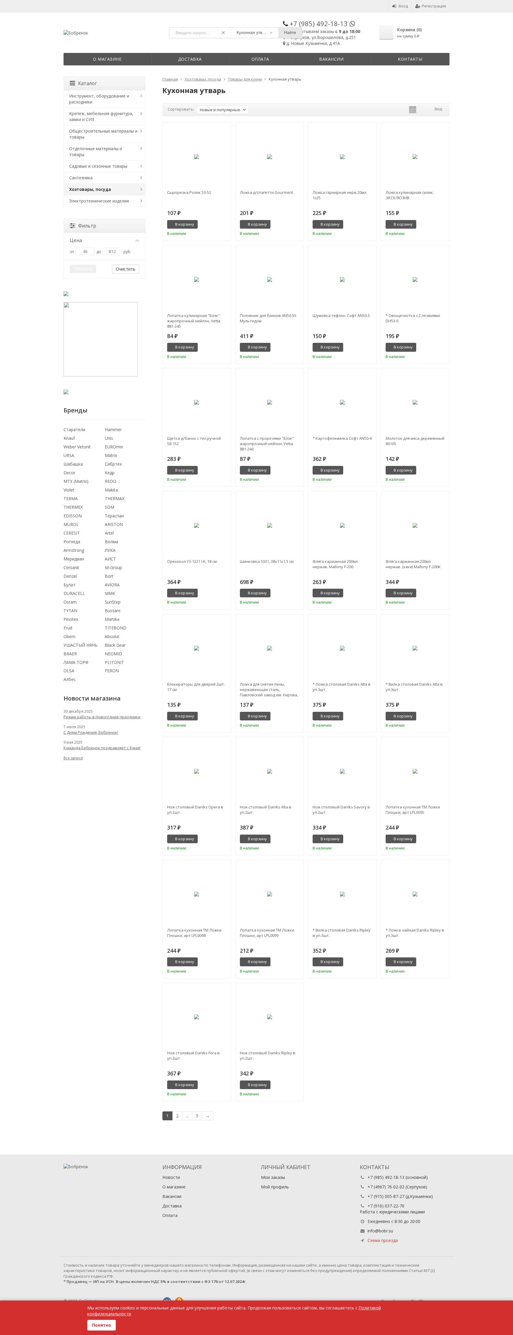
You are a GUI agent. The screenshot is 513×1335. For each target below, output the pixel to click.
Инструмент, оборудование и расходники (99, 99)
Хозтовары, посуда (90, 189)
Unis (109, 438)
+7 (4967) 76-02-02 (386, 1187)
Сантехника (81, 177)
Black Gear (115, 645)
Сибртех (113, 464)
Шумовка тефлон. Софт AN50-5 (341, 315)
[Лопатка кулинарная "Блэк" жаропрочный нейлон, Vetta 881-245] (196, 279)
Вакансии (331, 59)
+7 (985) (319, 23)
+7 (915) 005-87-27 (386, 1196)
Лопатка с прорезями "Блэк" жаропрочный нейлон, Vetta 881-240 (267, 444)
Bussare (113, 610)
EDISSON (73, 516)
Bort (109, 576)
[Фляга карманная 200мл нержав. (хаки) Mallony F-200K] (415, 525)
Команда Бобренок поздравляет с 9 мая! (102, 747)
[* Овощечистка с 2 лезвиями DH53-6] (415, 279)
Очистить (125, 269)
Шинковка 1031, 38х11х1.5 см (267, 561)
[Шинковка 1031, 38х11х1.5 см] (269, 525)
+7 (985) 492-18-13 (386, 1177)
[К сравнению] (215, 224)
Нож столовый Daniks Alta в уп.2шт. (265, 809)
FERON (112, 670)
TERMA (71, 498)
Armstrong (74, 550)
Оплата (260, 59)
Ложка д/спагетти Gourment (266, 192)
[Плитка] (412, 109)
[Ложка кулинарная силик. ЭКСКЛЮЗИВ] (415, 156)
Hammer (113, 429)
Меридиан (74, 559)
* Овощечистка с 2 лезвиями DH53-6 (413, 318)
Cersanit (71, 567)
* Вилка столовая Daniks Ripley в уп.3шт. (341, 932)
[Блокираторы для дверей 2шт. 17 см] (196, 648)
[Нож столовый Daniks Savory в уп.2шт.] (342, 771)
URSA (69, 455)
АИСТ (110, 559)
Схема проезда (383, 1240)
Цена (76, 240)
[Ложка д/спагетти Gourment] (269, 156)
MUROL (71, 524)
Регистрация (434, 6)
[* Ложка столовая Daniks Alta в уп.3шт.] (342, 648)
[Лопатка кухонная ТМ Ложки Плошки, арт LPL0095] (415, 771)
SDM (109, 507)
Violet (69, 490)
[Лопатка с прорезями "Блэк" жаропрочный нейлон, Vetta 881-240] (269, 402)
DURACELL (74, 593)
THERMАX (114, 498)
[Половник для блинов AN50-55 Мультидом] (269, 279)
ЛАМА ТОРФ (76, 662)
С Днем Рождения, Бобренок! (91, 732)
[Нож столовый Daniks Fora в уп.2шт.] (196, 1017)
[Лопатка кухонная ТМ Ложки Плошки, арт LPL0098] (196, 893)
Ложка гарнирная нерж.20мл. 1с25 (340, 195)
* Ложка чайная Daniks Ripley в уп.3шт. (415, 932)
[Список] (421, 109)
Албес (70, 679)
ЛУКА (110, 550)
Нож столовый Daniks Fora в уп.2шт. (193, 1055)
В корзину (184, 224)
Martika (112, 619)
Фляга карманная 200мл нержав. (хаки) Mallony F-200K (413, 564)
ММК (110, 593)
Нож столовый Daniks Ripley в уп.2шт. (267, 1055)
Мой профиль (275, 1187)
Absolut (112, 636)
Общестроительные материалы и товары (103, 134)
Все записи (73, 758)
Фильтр (87, 225)
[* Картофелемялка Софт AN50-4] (342, 402)
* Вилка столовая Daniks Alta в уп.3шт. (414, 686)
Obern (69, 636)
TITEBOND (115, 628)
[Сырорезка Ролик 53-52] (196, 156)
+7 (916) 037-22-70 (386, 1206)
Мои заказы (273, 1177)
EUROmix (114, 447)
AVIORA (112, 585)
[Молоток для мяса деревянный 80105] (415, 402)
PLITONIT (114, 662)
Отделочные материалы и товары (95, 151)
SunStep (113, 602)
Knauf (69, 438)
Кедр (110, 472)
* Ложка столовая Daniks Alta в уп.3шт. (341, 686)
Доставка (190, 59)
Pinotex (71, 619)
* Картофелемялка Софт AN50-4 (342, 438)
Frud (68, 628)
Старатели (74, 429)
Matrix (111, 455)
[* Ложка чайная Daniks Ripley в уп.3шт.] (415, 893)
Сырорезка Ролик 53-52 (189, 192)
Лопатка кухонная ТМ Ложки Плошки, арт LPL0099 (267, 932)
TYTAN (70, 610)
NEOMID (113, 653)
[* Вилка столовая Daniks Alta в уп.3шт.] (415, 648)
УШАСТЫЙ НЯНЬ (81, 645)
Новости (171, 1177)
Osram (70, 602)
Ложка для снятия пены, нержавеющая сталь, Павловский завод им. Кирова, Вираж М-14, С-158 (269, 689)
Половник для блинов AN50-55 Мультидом (268, 318)
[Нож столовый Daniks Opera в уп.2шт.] (196, 771)
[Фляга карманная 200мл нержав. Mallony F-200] (342, 525)
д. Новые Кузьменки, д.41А (313, 43)
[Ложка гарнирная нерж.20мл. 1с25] (342, 156)
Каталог (87, 83)
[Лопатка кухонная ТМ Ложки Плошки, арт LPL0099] (269, 893)
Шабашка (73, 464)
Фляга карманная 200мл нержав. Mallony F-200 (335, 564)
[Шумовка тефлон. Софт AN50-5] (342, 279)
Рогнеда (72, 541)
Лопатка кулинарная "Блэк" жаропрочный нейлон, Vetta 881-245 (193, 321)
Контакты (410, 59)
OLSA (69, 670)
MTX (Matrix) (76, 481)
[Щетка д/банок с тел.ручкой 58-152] (196, 402)
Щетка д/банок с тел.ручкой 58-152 (194, 441)
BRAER (70, 653)
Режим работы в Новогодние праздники (102, 717)
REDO (110, 481)
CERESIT (72, 533)
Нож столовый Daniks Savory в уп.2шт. (341, 809)
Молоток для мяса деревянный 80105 (415, 441)
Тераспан (114, 516)
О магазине (107, 59)
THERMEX (73, 507)
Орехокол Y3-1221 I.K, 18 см (192, 561)
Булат (69, 585)
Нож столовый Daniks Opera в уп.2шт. (195, 809)
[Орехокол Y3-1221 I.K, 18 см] (196, 525)
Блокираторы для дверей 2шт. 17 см (196, 686)
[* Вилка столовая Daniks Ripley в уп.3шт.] (342, 893)
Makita (111, 490)
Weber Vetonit (77, 447)
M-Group (113, 567)
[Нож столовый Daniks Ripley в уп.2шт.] (269, 1017)
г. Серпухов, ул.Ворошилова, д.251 (321, 37)
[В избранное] (224, 224)
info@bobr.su (380, 1231)
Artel (109, 533)
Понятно (101, 1325)
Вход (403, 6)
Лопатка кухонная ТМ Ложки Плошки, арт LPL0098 (194, 932)
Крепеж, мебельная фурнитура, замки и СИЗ (101, 116)
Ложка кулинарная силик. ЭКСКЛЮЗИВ (410, 195)
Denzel (70, 576)
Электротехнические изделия (99, 201)
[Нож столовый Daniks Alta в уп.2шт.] (269, 771)
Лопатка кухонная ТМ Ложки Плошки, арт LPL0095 (413, 809)
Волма (111, 541)
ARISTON (114, 524)
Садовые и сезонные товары (98, 166)
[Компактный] (431, 109)
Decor (69, 472)
